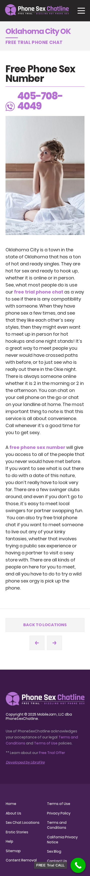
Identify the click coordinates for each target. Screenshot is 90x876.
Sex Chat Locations (23, 822)
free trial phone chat (38, 292)
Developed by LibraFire (25, 762)
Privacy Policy (58, 813)
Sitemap (13, 850)
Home (11, 803)
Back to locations (45, 625)
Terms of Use (46, 743)
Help (9, 841)
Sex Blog (54, 851)
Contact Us (57, 860)
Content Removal (21, 860)
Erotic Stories (17, 832)
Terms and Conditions (56, 825)
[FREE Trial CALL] (78, 865)
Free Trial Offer (52, 752)
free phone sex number (37, 447)
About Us (13, 813)
